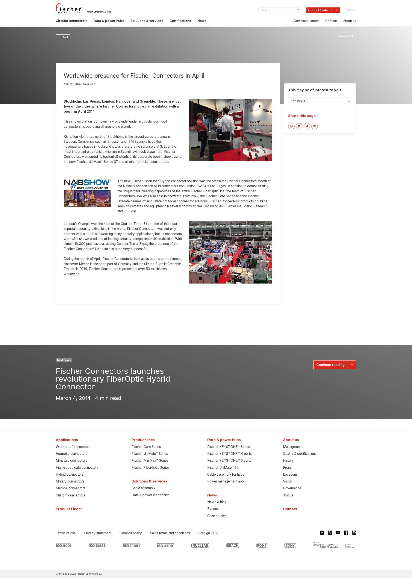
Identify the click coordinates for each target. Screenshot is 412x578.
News (201, 21)
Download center (306, 21)
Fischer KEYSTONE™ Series (228, 447)
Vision (287, 481)
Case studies (217, 516)
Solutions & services (146, 21)
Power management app (225, 481)
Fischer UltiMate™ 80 (223, 468)
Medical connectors (70, 488)
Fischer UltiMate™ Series (150, 454)
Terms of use (66, 533)
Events (212, 509)
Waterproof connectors (73, 447)
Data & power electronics (151, 495)
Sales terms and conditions (170, 533)
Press (287, 468)
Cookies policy (131, 533)
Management (293, 447)
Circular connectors (71, 21)
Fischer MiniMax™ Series (150, 460)
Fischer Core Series (146, 447)
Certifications (180, 21)
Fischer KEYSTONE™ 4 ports (229, 454)
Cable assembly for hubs (225, 474)
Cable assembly (143, 488)
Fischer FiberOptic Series (151, 468)
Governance (292, 488)
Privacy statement (97, 533)
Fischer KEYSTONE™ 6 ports (229, 460)
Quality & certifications (300, 454)
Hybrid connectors (69, 474)
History (288, 460)
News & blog (217, 502)
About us (349, 21)
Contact (331, 21)
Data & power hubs (109, 21)
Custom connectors (70, 495)
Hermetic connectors (71, 454)
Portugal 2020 (209, 533)
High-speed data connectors (77, 468)
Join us (288, 495)
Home (333, 36)
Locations (290, 474)
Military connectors (70, 481)
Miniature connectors (71, 460)
